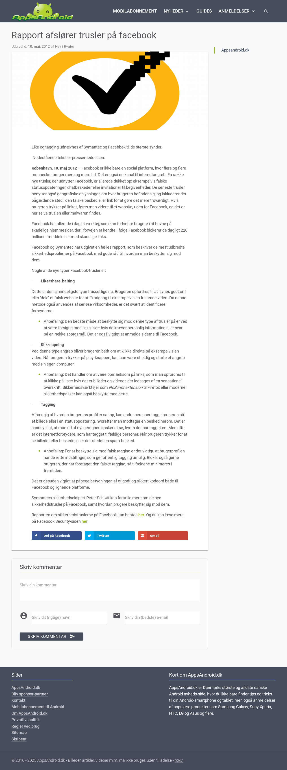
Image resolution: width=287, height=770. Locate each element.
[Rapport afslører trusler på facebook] (109, 91)
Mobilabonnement (135, 11)
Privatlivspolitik (25, 719)
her (141, 514)
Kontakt (18, 700)
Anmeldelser (237, 11)
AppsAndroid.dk (25, 687)
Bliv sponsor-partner (29, 694)
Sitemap (19, 732)
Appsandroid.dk (235, 50)
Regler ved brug (25, 726)
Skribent (18, 739)
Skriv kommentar (51, 636)
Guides (204, 11)
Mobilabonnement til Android (37, 706)
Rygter (69, 46)
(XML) (179, 760)
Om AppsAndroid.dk (29, 713)
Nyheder (177, 11)
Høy (58, 46)
